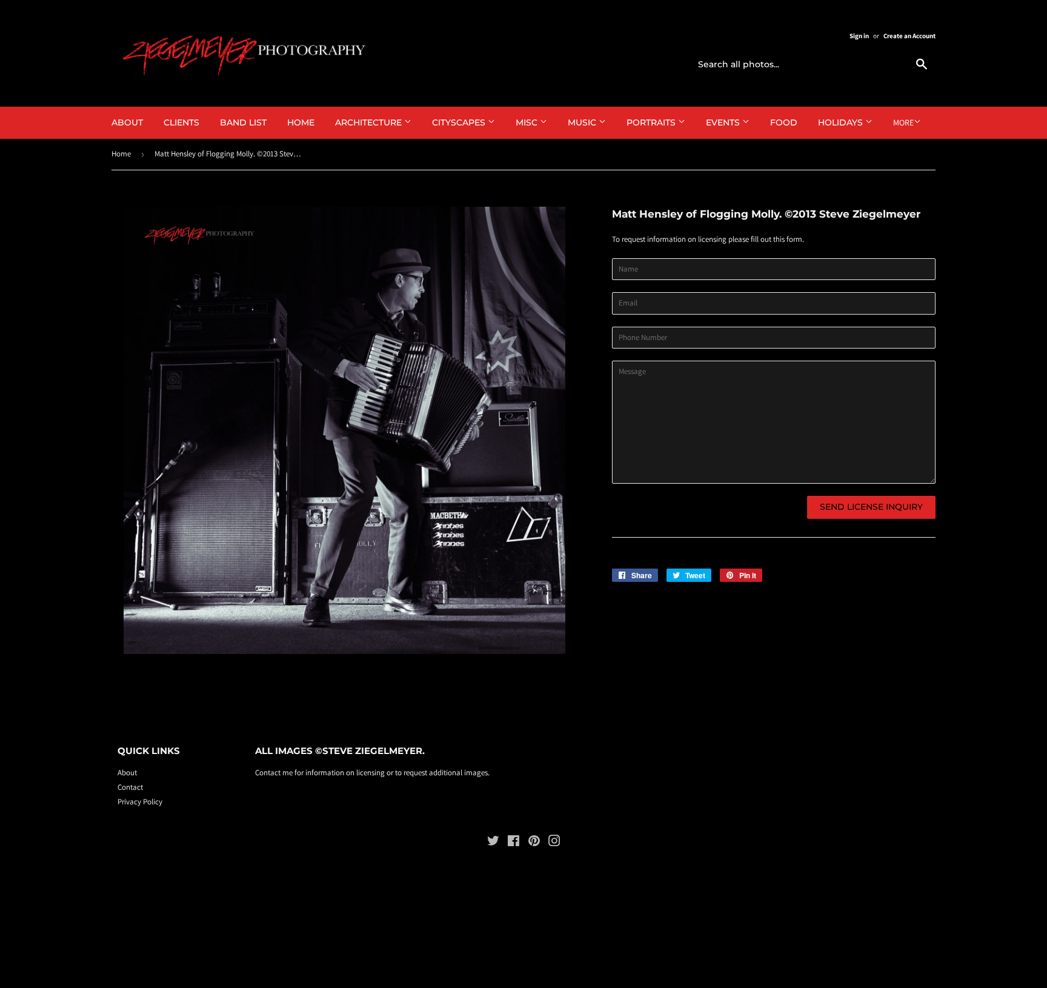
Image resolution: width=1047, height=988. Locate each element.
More (903, 122)
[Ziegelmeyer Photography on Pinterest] (534, 843)
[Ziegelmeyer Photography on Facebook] (513, 843)
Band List (243, 122)
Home (300, 122)
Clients (181, 122)
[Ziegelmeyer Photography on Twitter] (493, 843)
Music (583, 122)
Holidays (841, 122)
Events (724, 122)
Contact (130, 787)
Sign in (859, 36)
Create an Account (909, 36)
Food (783, 122)
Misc (528, 122)
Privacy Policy (140, 801)
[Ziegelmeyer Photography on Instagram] (554, 843)
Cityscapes (460, 122)
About (127, 122)
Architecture (369, 122)
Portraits (652, 122)
